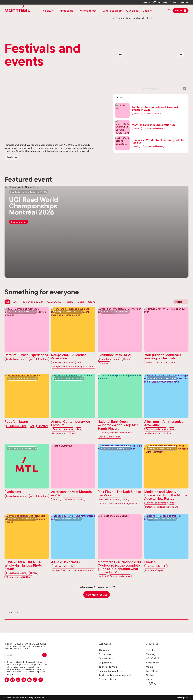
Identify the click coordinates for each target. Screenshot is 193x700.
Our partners (106, 658)
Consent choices (108, 679)
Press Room (152, 662)
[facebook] (7, 679)
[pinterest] (35, 679)
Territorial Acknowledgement (115, 675)
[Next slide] (181, 54)
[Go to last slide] (120, 54)
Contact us (105, 654)
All (7, 301)
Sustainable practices (110, 671)
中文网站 (151, 683)
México (150, 679)
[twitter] (18, 679)
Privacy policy (182, 697)
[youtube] (23, 679)
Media (149, 666)
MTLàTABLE (152, 658)
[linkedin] (29, 679)
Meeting (146, 2)
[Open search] (169, 10)
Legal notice (105, 662)
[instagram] (12, 679)
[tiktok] (40, 679)
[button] (12, 157)
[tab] (146, 89)
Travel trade (152, 671)
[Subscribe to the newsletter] (44, 655)
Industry (150, 650)
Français (184, 2)
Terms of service (108, 666)
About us (104, 650)
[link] (18, 222)
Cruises (150, 675)
